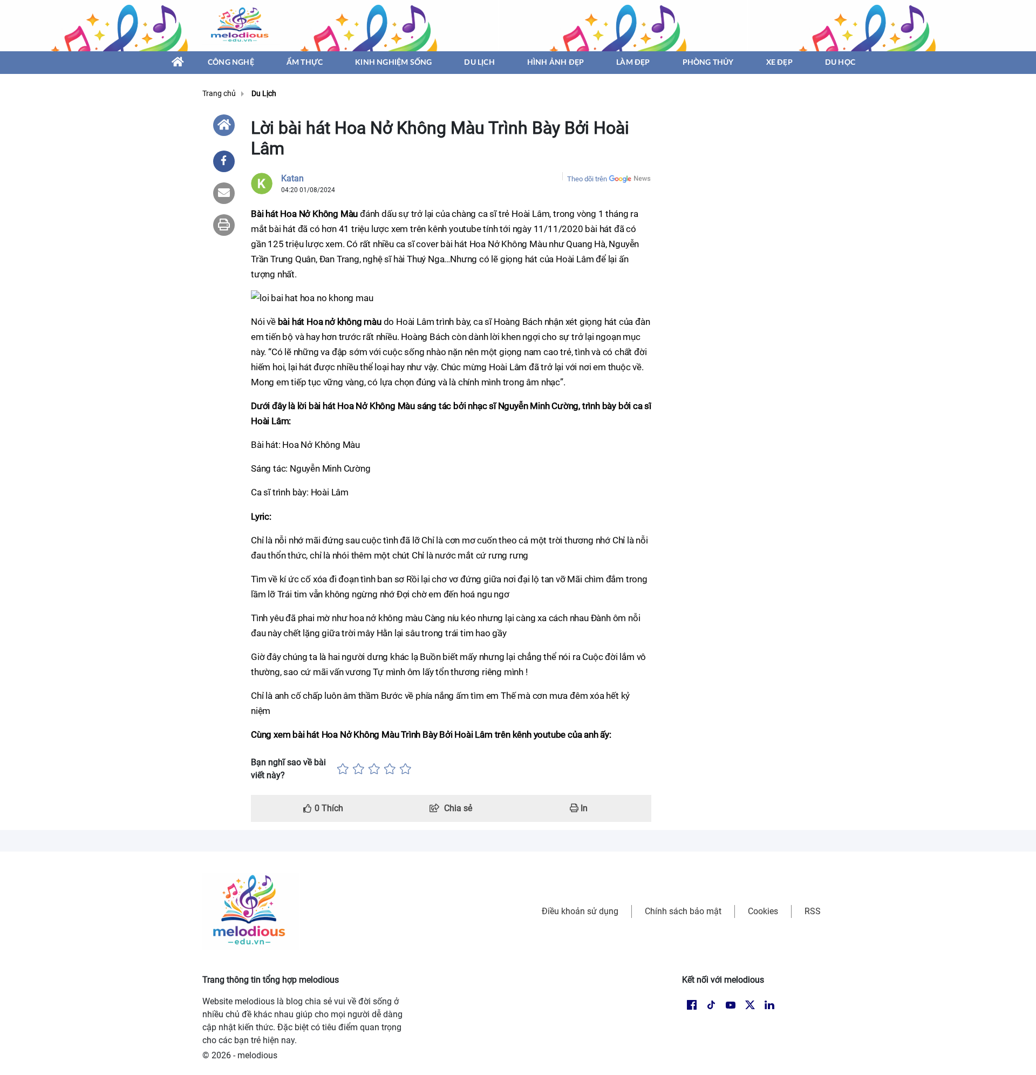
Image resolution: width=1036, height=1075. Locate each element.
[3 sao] (374, 769)
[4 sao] (390, 769)
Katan (292, 178)
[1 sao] (343, 769)
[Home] (224, 125)
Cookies (763, 911)
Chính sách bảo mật (683, 911)
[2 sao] (358, 769)
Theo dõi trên (587, 179)
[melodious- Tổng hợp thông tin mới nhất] (241, 25)
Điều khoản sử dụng (580, 911)
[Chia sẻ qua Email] (224, 193)
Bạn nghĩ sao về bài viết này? (288, 768)
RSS (813, 911)
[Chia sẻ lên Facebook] (224, 161)
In (583, 808)
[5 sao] (405, 769)
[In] (224, 225)
